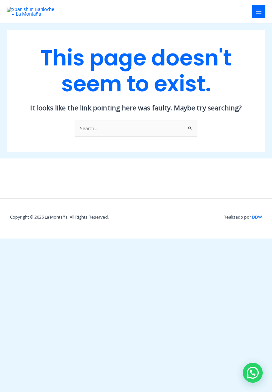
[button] (253, 373)
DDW (257, 217)
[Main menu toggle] (259, 12)
